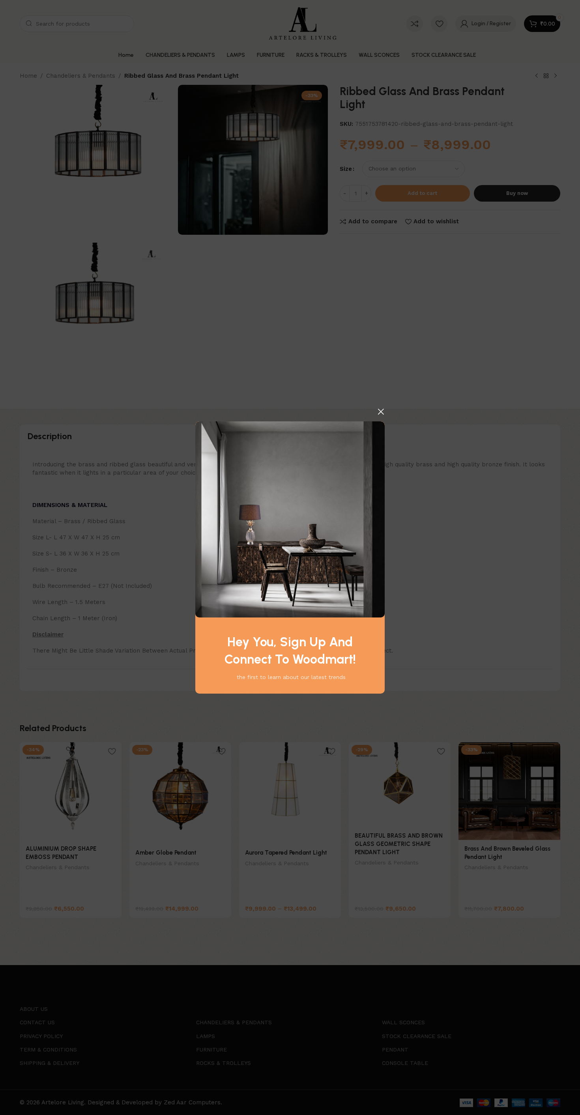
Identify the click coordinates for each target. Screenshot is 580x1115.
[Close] (381, 411)
